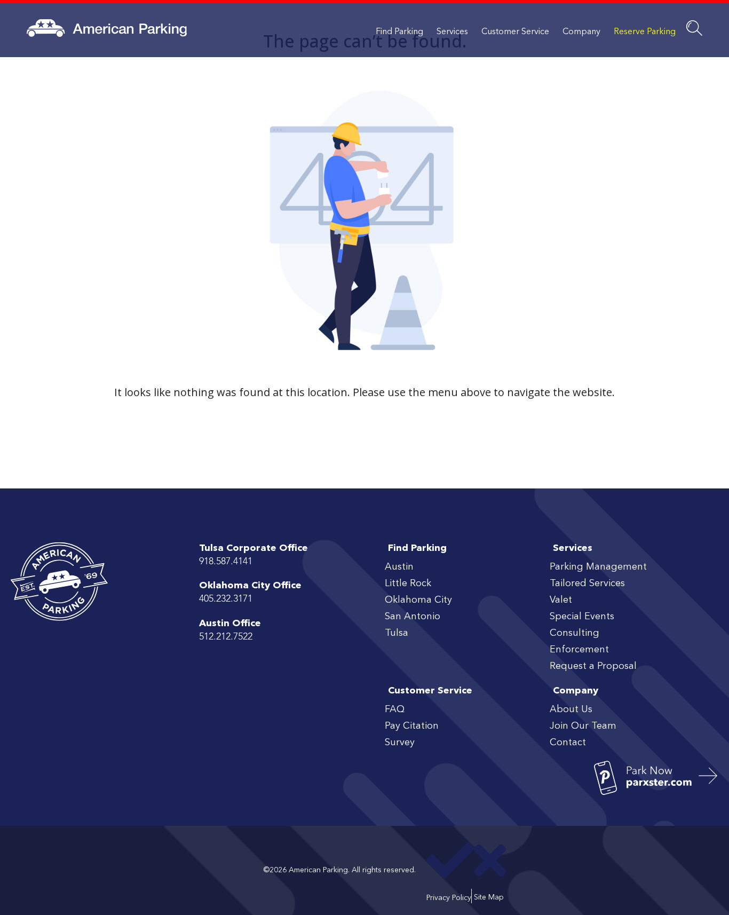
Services (452, 32)
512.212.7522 (225, 637)
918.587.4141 (225, 561)
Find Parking (399, 32)
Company (581, 32)
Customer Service (515, 32)
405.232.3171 (225, 599)
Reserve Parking (645, 32)
